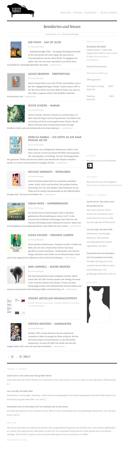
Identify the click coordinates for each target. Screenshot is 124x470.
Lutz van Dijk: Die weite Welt (100, 229)
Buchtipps (90, 12)
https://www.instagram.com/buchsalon (104, 185)
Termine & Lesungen (97, 195)
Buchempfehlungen (36, 47)
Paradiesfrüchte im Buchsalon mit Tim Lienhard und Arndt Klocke (100, 256)
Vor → (27, 357)
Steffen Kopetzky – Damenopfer (49, 323)
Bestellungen (109, 12)
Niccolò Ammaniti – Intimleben (49, 171)
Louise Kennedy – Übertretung (49, 73)
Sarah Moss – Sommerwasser (48, 203)
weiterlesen (56, 65)
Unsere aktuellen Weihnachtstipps (52, 298)
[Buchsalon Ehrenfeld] (20, 9)
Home (59, 34)
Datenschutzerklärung (97, 73)
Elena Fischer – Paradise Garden (50, 235)
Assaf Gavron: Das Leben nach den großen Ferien (100, 204)
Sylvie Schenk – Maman (44, 105)
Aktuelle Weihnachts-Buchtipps (40, 303)
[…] (8, 384)
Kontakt (90, 66)
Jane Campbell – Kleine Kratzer (49, 266)
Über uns (65, 12)
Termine (77, 12)
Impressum (101, 66)
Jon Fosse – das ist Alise (44, 42)
